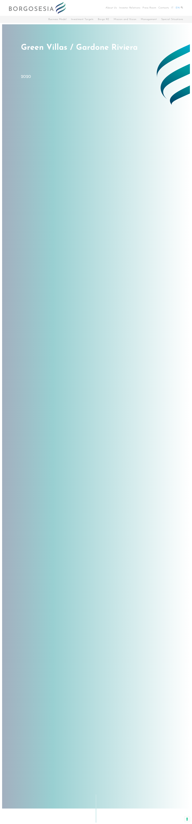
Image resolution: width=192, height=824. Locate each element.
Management (149, 19)
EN (178, 8)
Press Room (149, 8)
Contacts (163, 8)
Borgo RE (103, 19)
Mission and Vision (125, 19)
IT (172, 8)
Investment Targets (82, 19)
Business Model (57, 19)
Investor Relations (129, 8)
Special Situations (172, 19)
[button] (182, 6)
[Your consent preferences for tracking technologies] (187, 819)
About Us (111, 8)
